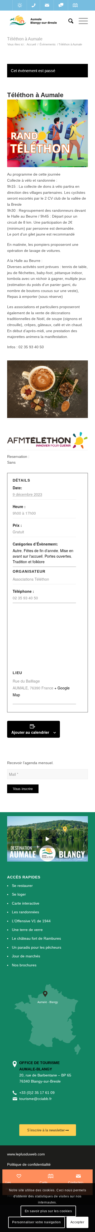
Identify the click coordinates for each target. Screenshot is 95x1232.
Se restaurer (22, 885)
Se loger (19, 894)
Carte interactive (25, 903)
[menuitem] (68, 21)
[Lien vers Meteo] (19, 5)
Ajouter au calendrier (30, 732)
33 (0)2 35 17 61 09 (38, 1092)
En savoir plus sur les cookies (48, 1211)
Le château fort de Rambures (36, 938)
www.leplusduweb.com (26, 1154)
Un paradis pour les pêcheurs (36, 947)
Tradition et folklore (29, 561)
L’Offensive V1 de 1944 (31, 921)
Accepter (77, 1222)
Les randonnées (25, 912)
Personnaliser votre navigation (36, 1222)
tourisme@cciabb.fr (35, 1099)
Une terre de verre (27, 930)
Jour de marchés (26, 956)
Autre (17, 550)
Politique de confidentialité (29, 1164)
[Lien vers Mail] (47, 5)
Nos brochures (24, 965)
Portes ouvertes (58, 556)
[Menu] (80, 21)
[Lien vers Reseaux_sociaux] (61, 5)
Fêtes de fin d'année (41, 550)
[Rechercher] (68, 21)
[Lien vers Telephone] (33, 5)
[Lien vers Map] (75, 5)
